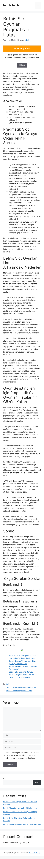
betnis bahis (11, 5)
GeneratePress (34, 853)
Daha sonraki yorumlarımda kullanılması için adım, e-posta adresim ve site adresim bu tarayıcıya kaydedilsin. (23, 755)
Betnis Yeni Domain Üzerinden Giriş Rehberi (22, 824)
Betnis (8, 684)
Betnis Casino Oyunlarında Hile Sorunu (22, 687)
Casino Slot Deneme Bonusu (21, 672)
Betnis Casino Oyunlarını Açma (19, 691)
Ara (4, 778)
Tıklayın (22, 65)
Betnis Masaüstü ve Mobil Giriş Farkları (20, 808)
